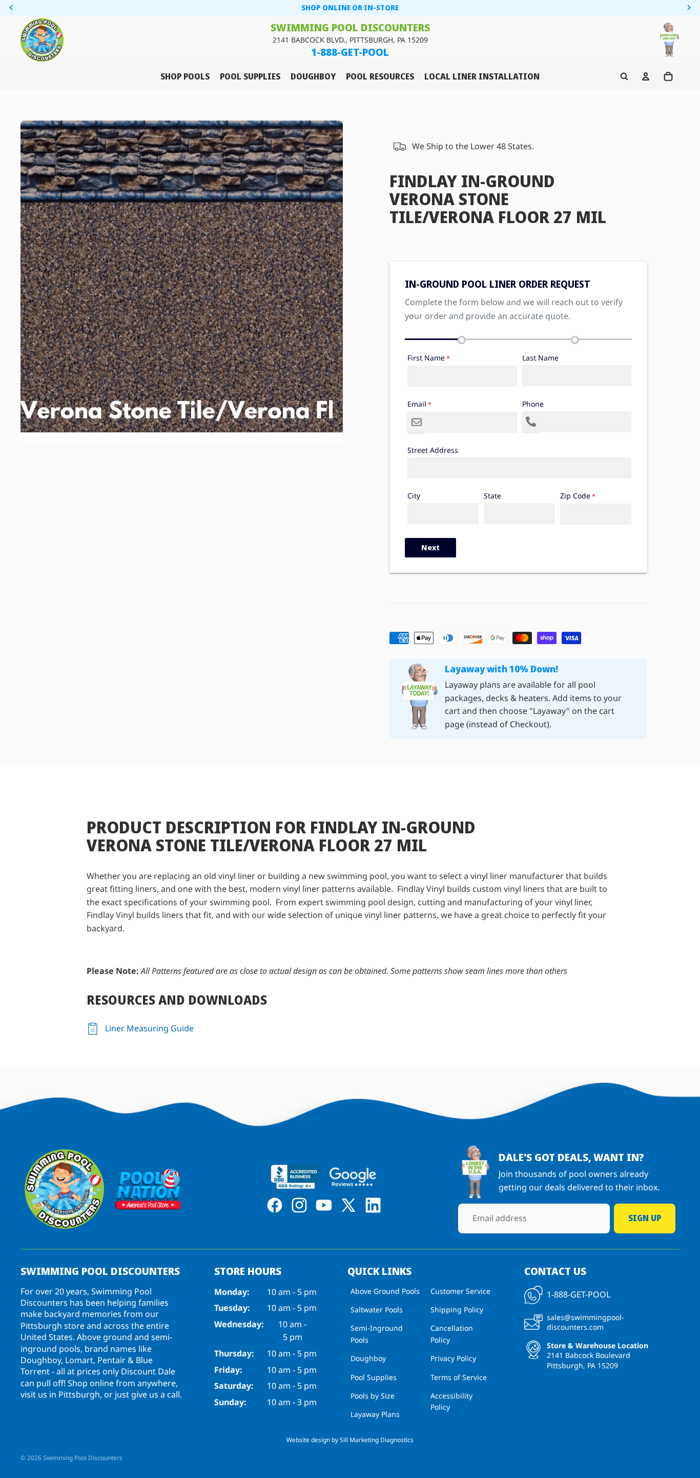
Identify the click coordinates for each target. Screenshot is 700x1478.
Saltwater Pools (377, 1310)
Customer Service (460, 1291)
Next (430, 547)
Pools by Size (373, 1396)
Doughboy (368, 1359)
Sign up (644, 1218)
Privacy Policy (453, 1359)
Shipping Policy (456, 1310)
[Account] (645, 76)
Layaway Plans (375, 1415)
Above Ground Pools (385, 1291)
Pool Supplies (374, 1377)
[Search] (624, 76)
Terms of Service (458, 1377)
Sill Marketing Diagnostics (377, 1439)
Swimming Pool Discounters (82, 1457)
